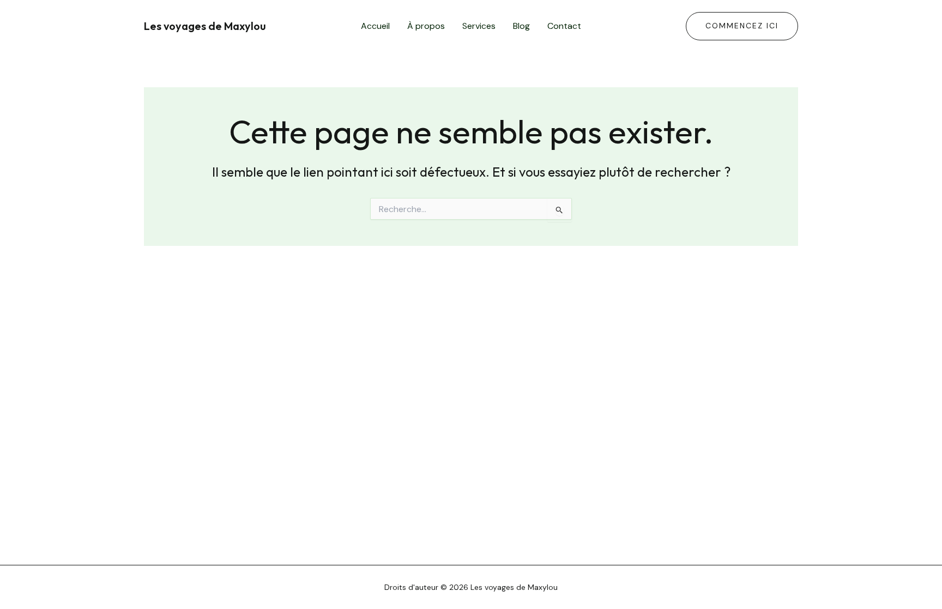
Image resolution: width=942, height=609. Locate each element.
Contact (564, 26)
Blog (521, 26)
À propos (426, 26)
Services (479, 26)
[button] (742, 26)
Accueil (375, 26)
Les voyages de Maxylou (205, 26)
